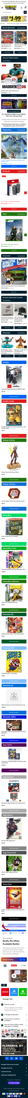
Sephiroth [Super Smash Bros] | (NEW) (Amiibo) (13, 389)
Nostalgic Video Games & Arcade (16, 1088)
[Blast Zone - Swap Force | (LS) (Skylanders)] (20, 342)
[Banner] (5, 965)
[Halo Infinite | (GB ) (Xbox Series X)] (14, 230)
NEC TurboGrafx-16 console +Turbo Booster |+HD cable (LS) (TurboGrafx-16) (20, 319)
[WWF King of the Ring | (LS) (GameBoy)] (20, 37)
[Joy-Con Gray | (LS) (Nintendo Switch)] (14, 187)
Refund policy (18, 1079)
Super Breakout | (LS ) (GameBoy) (10, 536)
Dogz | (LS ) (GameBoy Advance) (10, 602)
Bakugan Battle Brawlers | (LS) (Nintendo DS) (13, 634)
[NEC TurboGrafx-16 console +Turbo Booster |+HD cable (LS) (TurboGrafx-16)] (20, 310)
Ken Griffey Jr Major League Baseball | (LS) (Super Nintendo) (14, 732)
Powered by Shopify (14, 1090)
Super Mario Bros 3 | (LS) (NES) (9, 673)
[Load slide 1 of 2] (11, 20)
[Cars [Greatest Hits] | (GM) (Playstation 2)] (7, 37)
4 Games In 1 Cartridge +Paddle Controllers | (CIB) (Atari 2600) (14, 762)
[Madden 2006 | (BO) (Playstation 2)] (14, 76)
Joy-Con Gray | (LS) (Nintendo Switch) (10, 201)
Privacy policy (10, 1079)
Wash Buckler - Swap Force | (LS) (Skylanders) (7, 350)
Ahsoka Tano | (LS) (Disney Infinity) (10, 472)
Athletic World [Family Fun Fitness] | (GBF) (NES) (13, 286)
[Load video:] (14, 976)
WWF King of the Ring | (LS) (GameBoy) (20, 45)
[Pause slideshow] (19, 20)
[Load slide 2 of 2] (13, 20)
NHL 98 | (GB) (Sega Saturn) (8, 840)
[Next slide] (16, 20)
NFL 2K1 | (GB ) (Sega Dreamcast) (10, 872)
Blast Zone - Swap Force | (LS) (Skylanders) (20, 350)
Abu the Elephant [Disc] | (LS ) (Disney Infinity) (13, 501)
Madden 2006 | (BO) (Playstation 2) (10, 90)
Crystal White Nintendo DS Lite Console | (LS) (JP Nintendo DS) (7, 319)
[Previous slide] (8, 20)
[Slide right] (25, 42)
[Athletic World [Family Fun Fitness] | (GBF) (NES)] (14, 272)
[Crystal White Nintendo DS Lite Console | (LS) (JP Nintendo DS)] (7, 310)
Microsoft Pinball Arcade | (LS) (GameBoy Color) (13, 569)
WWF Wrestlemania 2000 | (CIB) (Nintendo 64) (13, 705)
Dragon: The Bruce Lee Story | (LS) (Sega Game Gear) (13, 910)
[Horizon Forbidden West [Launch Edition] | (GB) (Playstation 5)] (14, 146)
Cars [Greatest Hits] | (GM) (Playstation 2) (6, 45)
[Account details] (21, 7)
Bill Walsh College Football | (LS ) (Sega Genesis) (13, 803)
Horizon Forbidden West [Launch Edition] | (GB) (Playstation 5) (13, 160)
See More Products (14, 396)
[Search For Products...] (25, 12)
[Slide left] (2, 42)
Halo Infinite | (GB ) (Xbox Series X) (9, 244)
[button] (2, 7)
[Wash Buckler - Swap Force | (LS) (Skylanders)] (7, 342)
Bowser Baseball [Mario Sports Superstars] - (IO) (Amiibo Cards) (14, 427)
